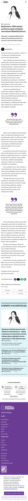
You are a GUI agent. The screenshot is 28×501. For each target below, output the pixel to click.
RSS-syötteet (4, 434)
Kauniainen (3, 445)
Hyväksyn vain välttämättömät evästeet (14, 497)
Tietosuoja (3, 458)
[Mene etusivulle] (7, 408)
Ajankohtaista (4, 419)
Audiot (2, 429)
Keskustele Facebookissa (8, 387)
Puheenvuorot (4, 424)
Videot (2, 431)
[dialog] (14, 488)
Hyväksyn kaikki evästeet (14, 493)
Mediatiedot (4, 455)
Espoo (2, 442)
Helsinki (3, 440)
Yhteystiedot (4, 453)
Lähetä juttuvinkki (21, 387)
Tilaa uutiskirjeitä (5, 460)
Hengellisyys (4, 426)
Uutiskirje (14, 396)
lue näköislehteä (6, 463)
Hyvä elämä (3, 422)
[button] (15, 279)
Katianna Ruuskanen (15, 44)
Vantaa (2, 447)
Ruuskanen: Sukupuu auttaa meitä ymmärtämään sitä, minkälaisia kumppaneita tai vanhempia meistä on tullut (14, 360)
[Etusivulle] (4, 2)
